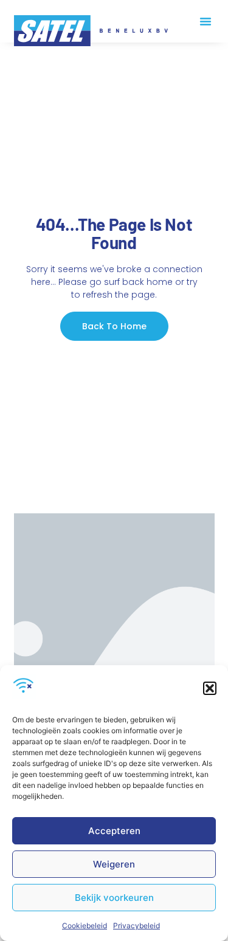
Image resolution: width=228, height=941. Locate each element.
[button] (210, 688)
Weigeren (114, 864)
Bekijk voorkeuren (114, 897)
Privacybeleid (136, 925)
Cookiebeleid (84, 925)
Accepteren (114, 831)
